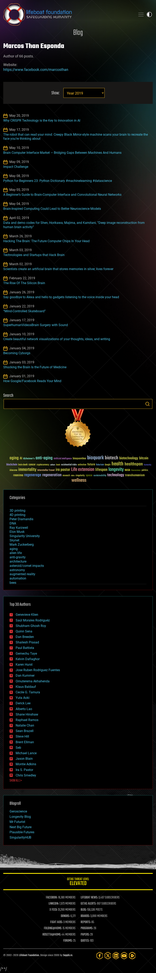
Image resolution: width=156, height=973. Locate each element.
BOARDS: (85, 916)
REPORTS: (86, 922)
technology (115, 475)
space (89, 475)
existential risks (69, 464)
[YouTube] (124, 955)
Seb (18, 748)
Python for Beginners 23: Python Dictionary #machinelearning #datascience (57, 181)
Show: (55, 93)
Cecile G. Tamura (28, 692)
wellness (79, 480)
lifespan (101, 469)
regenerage (32, 475)
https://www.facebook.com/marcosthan (35, 69)
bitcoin (143, 458)
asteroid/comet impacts (27, 566)
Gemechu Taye (26, 653)
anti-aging (44, 458)
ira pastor (63, 469)
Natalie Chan (25, 725)
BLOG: (84, 910)
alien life (16, 553)
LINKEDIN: (54, 903)
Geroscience (18, 811)
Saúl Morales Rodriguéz (33, 620)
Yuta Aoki (22, 698)
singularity (80, 475)
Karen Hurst (24, 664)
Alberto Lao (24, 709)
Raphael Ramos (27, 720)
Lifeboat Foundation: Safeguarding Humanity (67, 14)
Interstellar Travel (46, 470)
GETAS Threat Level (78, 882)
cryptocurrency (43, 465)
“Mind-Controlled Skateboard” (24, 311)
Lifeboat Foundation (29, 955)
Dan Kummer (25, 675)
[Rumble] (132, 955)
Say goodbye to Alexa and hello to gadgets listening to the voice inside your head (61, 297)
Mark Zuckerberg (22, 544)
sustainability (99, 475)
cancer (32, 464)
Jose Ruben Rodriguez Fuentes (38, 670)
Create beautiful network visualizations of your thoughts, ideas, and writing (56, 339)
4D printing (17, 515)
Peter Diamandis (21, 519)
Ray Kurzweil (19, 528)
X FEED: (53, 910)
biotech (111, 458)
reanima (18, 475)
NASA (127, 470)
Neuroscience (136, 470)
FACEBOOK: (51, 897)
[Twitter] (108, 955)
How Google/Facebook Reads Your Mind (32, 381)
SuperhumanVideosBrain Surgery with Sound (35, 325)
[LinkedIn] (116, 955)
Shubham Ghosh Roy (31, 626)
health (118, 464)
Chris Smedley (26, 775)
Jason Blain (24, 759)
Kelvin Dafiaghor (28, 659)
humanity (147, 465)
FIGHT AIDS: (56, 922)
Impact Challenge (15, 167)
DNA (13, 523)
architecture (18, 561)
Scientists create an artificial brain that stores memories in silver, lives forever (58, 269)
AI (21, 459)
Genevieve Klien (27, 615)
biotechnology (128, 458)
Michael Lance (26, 753)
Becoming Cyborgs (16, 353)
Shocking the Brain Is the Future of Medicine (34, 367)
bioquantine (79, 458)
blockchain (11, 464)
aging (14, 458)
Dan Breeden (25, 637)
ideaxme (13, 470)
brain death (23, 465)
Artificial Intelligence (63, 458)
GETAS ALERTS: (88, 903)
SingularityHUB (20, 837)
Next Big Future (20, 827)
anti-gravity (18, 557)
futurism (100, 465)
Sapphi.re (67, 955)
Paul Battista (25, 648)
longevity (116, 469)
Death (58, 465)
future (91, 464)
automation (18, 578)
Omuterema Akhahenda (33, 681)
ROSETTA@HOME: (51, 934)
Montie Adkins (26, 764)
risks (73, 475)
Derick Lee (23, 703)
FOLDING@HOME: (53, 928)
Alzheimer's (29, 458)
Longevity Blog (20, 817)
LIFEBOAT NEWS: (89, 897)
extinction (82, 465)
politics (145, 470)
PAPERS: (85, 934)
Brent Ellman (25, 742)
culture (52, 465)
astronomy (17, 570)
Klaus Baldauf (26, 687)
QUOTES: (85, 940)
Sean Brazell (25, 731)
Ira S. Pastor (24, 770)
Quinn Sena (24, 631)
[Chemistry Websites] (78, 429)
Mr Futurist (17, 822)
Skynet (14, 540)
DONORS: (65, 916)
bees (13, 583)
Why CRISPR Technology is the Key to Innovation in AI (41, 120)
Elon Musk (17, 532)
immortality (27, 469)
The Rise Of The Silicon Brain (24, 283)
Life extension (82, 469)
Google (107, 465)
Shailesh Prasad (27, 642)
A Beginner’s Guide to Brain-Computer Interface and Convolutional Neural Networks (62, 195)
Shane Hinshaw (27, 714)
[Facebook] (99, 955)
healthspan (134, 464)
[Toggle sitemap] (141, 14)
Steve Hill (22, 736)
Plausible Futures (22, 832)
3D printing (17, 510)
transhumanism (135, 475)
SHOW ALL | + (16, 780)
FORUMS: (68, 940)
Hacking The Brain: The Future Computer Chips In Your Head (46, 241)
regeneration (52, 475)
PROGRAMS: (87, 928)
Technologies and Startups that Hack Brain (34, 255)
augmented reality (22, 574)
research (66, 475)
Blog (78, 33)
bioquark (95, 458)
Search (147, 404)
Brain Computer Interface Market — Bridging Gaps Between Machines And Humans (62, 153)
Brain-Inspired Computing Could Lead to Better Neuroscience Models (52, 209)
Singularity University (25, 536)
